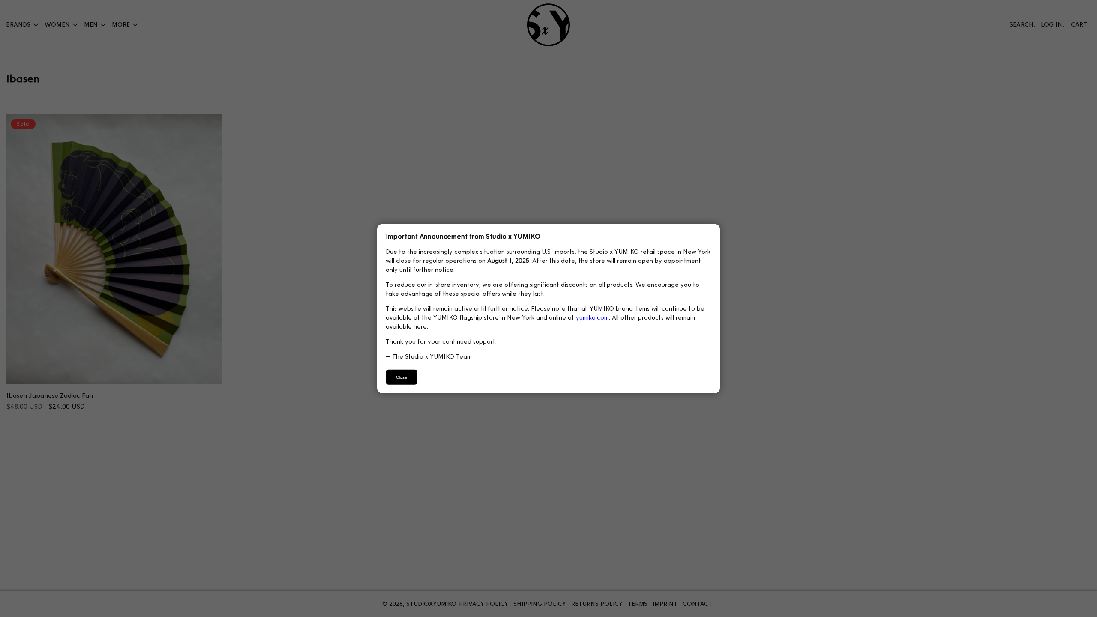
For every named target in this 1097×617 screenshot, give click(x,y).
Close (401, 376)
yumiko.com (592, 317)
